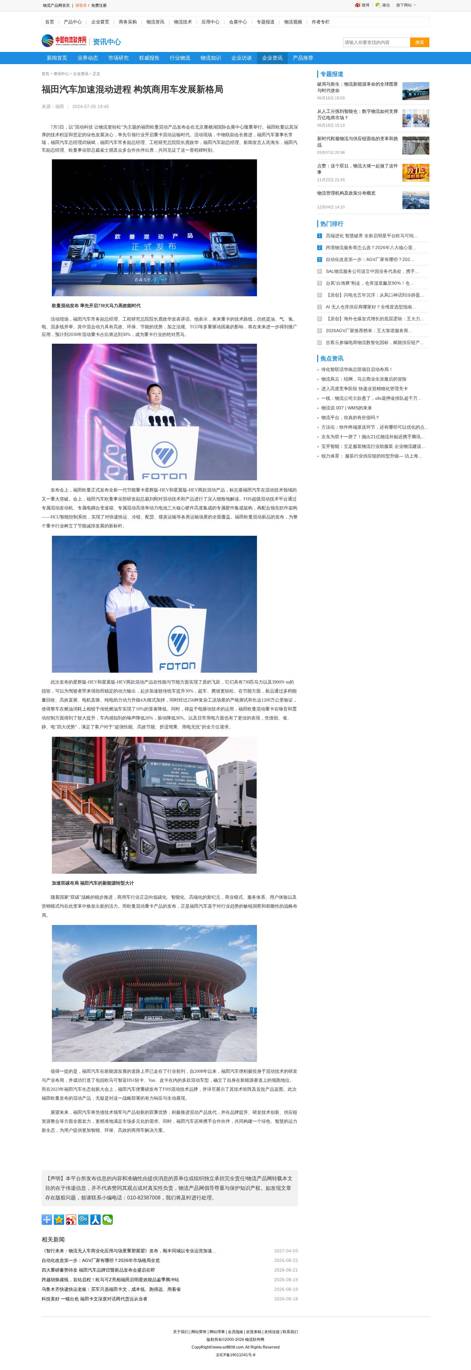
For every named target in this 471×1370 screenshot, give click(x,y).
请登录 (81, 5)
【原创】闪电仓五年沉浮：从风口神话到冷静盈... (375, 295)
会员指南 (235, 1332)
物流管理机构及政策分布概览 (346, 193)
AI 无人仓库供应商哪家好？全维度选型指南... (371, 306)
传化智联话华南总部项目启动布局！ (357, 369)
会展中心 (238, 21)
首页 (49, 21)
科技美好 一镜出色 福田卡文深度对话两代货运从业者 (97, 1298)
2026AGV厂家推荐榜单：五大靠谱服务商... (369, 330)
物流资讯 (155, 21)
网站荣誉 (199, 1332)
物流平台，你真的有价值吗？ (350, 417)
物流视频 (293, 21)
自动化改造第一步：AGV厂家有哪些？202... (370, 259)
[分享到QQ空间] (59, 1220)
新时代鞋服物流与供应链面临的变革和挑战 (357, 141)
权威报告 (149, 58)
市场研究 (118, 58)
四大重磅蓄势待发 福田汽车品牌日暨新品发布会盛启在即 (101, 1270)
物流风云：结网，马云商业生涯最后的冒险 (364, 379)
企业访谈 (241, 58)
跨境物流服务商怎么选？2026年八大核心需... (371, 247)
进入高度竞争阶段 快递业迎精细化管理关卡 (364, 388)
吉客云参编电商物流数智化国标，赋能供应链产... (375, 342)
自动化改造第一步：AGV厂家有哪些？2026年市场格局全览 (103, 1260)
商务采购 (128, 21)
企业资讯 (272, 58)
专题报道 (266, 21)
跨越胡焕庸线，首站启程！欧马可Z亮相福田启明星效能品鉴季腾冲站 (113, 1279)
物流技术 (183, 21)
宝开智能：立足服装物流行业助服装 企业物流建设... (373, 446)
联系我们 (290, 1332)
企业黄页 (100, 21)
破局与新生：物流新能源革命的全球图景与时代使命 (357, 87)
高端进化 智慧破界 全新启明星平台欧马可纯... (371, 235)
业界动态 (88, 58)
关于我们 (180, 1332)
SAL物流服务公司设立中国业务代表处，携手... (372, 271)
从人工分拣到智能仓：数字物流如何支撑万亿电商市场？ (357, 114)
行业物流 (180, 58)
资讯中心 (61, 73)
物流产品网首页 (56, 5)
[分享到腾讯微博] (83, 1220)
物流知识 (211, 58)
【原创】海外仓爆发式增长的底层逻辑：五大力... (375, 318)
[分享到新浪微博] (71, 1220)
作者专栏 (321, 21)
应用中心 (210, 21)
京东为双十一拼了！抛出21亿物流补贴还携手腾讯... (373, 436)
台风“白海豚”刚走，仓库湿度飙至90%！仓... (370, 283)
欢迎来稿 (253, 1332)
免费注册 (98, 5)
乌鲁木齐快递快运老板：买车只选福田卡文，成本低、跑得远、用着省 (113, 1289)
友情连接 (272, 1332)
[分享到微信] (108, 1220)
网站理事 (217, 1332)
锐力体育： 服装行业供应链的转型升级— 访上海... (371, 455)
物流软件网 (254, 1339)
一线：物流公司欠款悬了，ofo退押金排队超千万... (371, 398)
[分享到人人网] (95, 1220)
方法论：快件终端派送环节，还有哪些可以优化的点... (374, 427)
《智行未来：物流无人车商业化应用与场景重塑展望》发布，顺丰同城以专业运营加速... (131, 1250)
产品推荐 (303, 58)
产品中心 (73, 21)
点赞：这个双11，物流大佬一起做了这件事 (357, 169)
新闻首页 (57, 58)
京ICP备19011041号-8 (235, 1355)
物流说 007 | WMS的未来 (346, 407)
